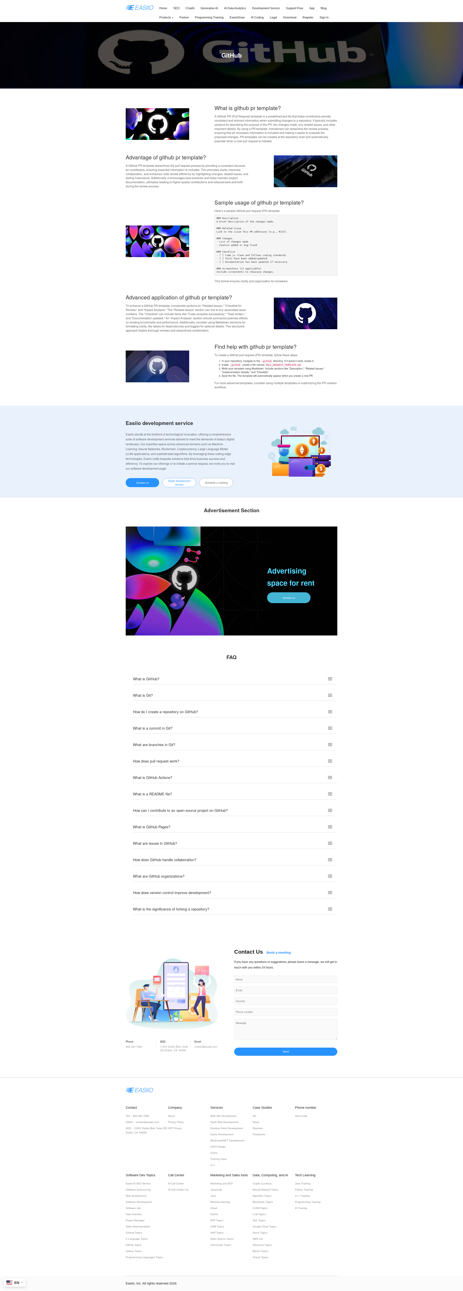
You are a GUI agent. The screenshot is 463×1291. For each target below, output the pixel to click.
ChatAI (190, 8)
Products (165, 17)
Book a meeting (279, 952)
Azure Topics (260, 1232)
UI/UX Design (218, 1146)
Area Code (301, 1115)
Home (163, 8)
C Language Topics (137, 1238)
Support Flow (294, 8)
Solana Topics (134, 1251)
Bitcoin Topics (260, 1251)
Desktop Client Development (226, 1128)
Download (289, 17)
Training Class (218, 1158)
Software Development (139, 1201)
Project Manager (135, 1220)
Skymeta (258, 1128)
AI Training (301, 1208)
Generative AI (209, 8)
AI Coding (257, 17)
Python (214, 1214)
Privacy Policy (176, 1122)
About (171, 1115)
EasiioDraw (237, 17)
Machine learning (220, 1201)
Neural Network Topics (265, 1189)
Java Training (302, 1183)
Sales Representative (138, 1226)
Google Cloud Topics (264, 1226)
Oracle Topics (260, 1257)
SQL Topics (259, 1220)
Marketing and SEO (221, 1183)
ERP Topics (216, 1220)
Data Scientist (133, 1214)
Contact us (142, 482)
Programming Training (209, 17)
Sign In (324, 17)
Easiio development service (179, 482)
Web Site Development (223, 1115)
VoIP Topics (217, 1232)
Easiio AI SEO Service (138, 1183)
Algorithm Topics (262, 1195)
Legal (273, 17)
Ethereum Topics (262, 1244)
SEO (176, 8)
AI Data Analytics (235, 8)
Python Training (304, 1189)
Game (213, 1152)
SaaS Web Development (224, 1122)
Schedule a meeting (216, 482)
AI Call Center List (178, 1189)
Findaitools (259, 1134)
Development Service (266, 8)
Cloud (213, 1208)
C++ (212, 1165)
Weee (256, 1122)
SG (254, 1115)
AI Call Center (176, 1183)
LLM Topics (259, 1214)
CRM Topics (217, 1226)
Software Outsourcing (138, 1189)
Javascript (216, 1189)
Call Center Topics (220, 1244)
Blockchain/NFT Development (227, 1140)
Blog (324, 8)
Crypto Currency (262, 1183)
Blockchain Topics (263, 1201)
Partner (184, 17)
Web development (136, 1195)
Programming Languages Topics (144, 1257)
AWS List (258, 1238)
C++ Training (302, 1195)
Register (308, 17)
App (312, 8)
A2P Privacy (175, 1128)
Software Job (133, 1208)
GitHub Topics (134, 1244)
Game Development (221, 1134)
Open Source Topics (221, 1238)
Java (213, 1195)
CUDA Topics (260, 1208)
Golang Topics (134, 1232)
